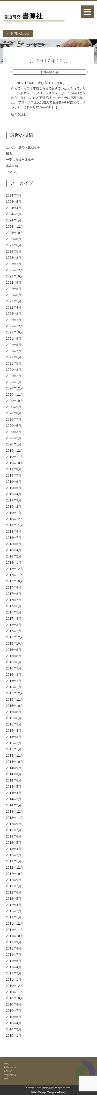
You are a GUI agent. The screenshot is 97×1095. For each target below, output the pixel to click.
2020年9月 (13, 407)
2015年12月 (14, 693)
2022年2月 (13, 320)
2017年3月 (13, 625)
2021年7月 (13, 351)
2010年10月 (14, 998)
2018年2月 (13, 556)
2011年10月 (14, 936)
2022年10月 (14, 276)
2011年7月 (13, 955)
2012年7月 (13, 886)
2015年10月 (14, 706)
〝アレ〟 (12, 172)
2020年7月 (13, 419)
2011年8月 (13, 948)
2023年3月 (13, 258)
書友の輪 (12, 166)
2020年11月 (14, 394)
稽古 (39, 153)
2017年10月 (14, 581)
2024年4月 (13, 208)
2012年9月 (13, 880)
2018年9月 (13, 531)
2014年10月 (14, 762)
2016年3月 (13, 674)
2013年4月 (13, 849)
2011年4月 (13, 967)
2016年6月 (13, 662)
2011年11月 (14, 930)
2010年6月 (13, 1017)
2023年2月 (13, 264)
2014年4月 (13, 793)
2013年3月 (13, 855)
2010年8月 (13, 1004)
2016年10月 (14, 643)
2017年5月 (13, 612)
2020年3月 (13, 432)
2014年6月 (13, 780)
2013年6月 (13, 836)
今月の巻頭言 (10, 1074)
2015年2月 (13, 743)
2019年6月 (13, 482)
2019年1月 (13, 513)
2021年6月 (13, 357)
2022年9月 (13, 282)
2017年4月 (13, 618)
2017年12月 (14, 569)
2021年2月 (13, 376)
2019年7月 (13, 475)
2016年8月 (13, 656)
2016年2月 (13, 681)
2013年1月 (13, 861)
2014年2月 (13, 805)
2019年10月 (14, 463)
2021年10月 (14, 332)
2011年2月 (13, 973)
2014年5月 (13, 787)
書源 (6, 1078)
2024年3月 (13, 214)
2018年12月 (14, 519)
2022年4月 (13, 307)
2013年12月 (14, 811)
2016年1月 (13, 687)
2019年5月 (13, 488)
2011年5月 (13, 961)
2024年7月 (13, 195)
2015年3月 (13, 737)
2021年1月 (13, 382)
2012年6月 (13, 892)
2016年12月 (14, 637)
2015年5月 (13, 724)
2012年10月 (14, 874)
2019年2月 (13, 506)
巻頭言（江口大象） (52, 83)
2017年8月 (13, 594)
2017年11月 (14, 575)
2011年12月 (14, 923)
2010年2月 (13, 1029)
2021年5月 (13, 363)
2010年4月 (13, 1023)
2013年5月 (13, 843)
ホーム (7, 1063)
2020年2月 (13, 438)
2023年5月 (13, 251)
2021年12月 (14, 326)
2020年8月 (13, 413)
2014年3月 (13, 799)
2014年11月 (14, 755)
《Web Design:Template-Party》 (48, 1092)
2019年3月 (13, 500)
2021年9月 (13, 338)
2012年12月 (14, 867)
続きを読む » (20, 114)
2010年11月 (14, 992)
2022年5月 (13, 301)
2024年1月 (13, 220)
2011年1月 (13, 979)
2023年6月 (13, 245)
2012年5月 (13, 899)
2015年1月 (13, 749)
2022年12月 (14, 270)
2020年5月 (13, 426)
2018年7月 (13, 538)
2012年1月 (13, 917)
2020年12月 (14, 388)
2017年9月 (13, 587)
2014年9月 (13, 768)
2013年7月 (13, 830)
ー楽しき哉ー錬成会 (20, 160)
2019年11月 (14, 457)
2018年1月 (13, 562)
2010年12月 (14, 986)
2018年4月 (13, 550)
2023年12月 (14, 226)
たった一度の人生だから (23, 147)
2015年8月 (13, 712)
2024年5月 (13, 202)
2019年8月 (13, 469)
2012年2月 (13, 911)
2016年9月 (13, 650)
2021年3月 (13, 370)
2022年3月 (13, 314)
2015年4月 (13, 731)
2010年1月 (13, 1035)
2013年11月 (14, 818)
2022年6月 (13, 295)
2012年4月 (13, 905)
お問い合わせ (20, 33)
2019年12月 (14, 450)
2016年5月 (13, 668)
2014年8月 (13, 774)
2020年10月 (14, 401)
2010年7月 (13, 1011)
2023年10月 (14, 233)
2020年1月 (13, 444)
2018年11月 (14, 525)
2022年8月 (13, 289)
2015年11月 (14, 699)
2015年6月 (13, 718)
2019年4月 (13, 494)
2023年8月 (13, 239)
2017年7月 (13, 600)
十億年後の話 (49, 72)
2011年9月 (13, 942)
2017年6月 (13, 606)
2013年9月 (13, 824)
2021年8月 (13, 345)
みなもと (8, 1071)
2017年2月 (13, 631)
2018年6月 (13, 544)
